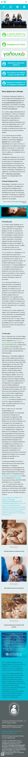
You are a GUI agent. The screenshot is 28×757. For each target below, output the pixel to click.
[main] (14, 147)
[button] (1, 2)
